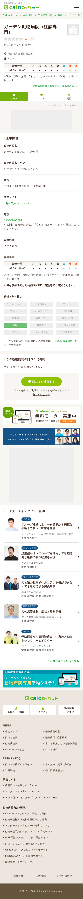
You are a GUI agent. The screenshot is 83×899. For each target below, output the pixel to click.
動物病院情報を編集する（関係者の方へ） (56, 86)
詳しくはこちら (41, 394)
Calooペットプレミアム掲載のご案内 (26, 813)
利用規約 (10, 770)
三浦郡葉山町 (45, 15)
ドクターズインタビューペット (22, 791)
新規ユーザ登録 (16, 712)
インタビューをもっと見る (63, 660)
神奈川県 (27, 15)
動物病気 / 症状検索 (56, 737)
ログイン (43, 712)
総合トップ (11, 731)
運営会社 (18, 875)
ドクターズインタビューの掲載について (27, 825)
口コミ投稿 (51, 749)
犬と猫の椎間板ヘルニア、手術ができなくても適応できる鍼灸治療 (47, 584)
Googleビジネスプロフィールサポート (26, 849)
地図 (69, 98)
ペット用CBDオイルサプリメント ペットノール (31, 797)
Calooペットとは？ (16, 749)
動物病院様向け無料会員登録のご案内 (26, 819)
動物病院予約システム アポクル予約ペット (29, 831)
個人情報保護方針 (55, 770)
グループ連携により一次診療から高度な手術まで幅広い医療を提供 (47, 526)
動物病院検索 (52, 731)
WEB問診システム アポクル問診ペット (26, 837)
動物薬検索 (11, 743)
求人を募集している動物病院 (61, 743)
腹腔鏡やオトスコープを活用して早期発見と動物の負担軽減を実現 (47, 555)
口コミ (41, 98)
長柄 (60, 15)
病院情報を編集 (64, 341)
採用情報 (42, 875)
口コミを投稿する (43, 381)
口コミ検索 (11, 737)
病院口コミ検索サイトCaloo (21, 785)
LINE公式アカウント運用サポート (24, 855)
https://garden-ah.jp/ (16, 203)
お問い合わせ (64, 875)
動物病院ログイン (69, 710)
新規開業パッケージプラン (20, 861)
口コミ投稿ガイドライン (18, 764)
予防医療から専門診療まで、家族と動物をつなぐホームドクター (47, 638)
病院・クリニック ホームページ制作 (25, 843)
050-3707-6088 (13, 220)
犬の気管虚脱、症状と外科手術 (41, 611)
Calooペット (10, 15)
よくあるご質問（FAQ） (58, 764)
